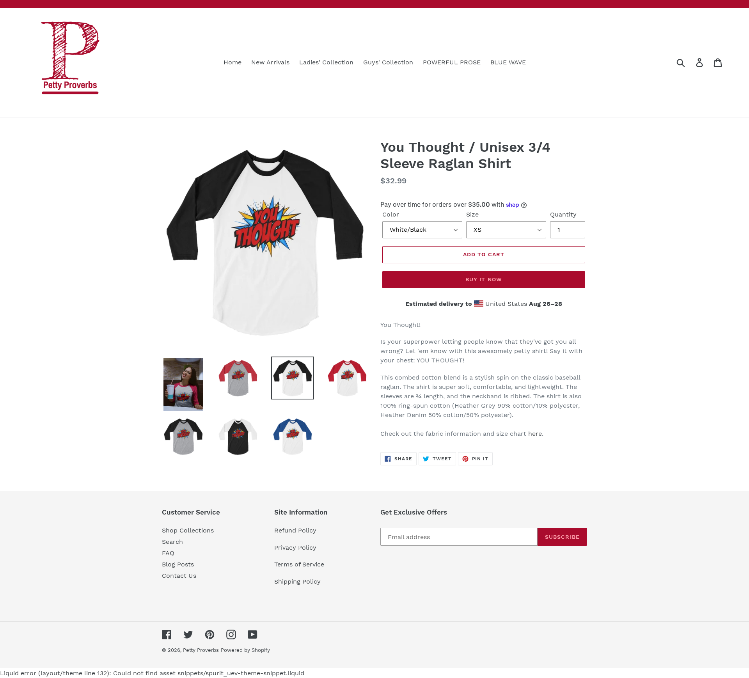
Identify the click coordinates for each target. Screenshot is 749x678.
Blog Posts (178, 564)
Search (172, 541)
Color (390, 214)
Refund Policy (295, 530)
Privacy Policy (295, 547)
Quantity (563, 214)
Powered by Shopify (245, 650)
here (535, 433)
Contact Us (179, 575)
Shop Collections (188, 530)
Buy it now (483, 279)
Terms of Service (299, 564)
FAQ (168, 553)
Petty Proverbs (201, 650)
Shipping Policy (297, 581)
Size (472, 214)
